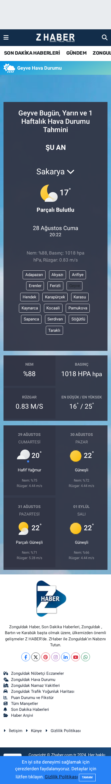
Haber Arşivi (22, 715)
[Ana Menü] (6, 37)
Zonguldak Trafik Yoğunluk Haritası (42, 691)
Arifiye (78, 274)
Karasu (80, 297)
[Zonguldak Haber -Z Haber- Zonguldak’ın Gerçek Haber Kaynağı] (55, 38)
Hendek (29, 297)
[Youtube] (75, 656)
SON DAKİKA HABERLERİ (32, 53)
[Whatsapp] (85, 656)
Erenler (35, 285)
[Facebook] (25, 656)
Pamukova (77, 308)
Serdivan (55, 319)
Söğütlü (78, 319)
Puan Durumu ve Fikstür (32, 697)
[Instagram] (55, 656)
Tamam (87, 777)
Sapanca (31, 319)
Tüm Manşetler (24, 703)
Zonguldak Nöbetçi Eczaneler (37, 673)
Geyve (74, 285)
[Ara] (104, 37)
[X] (35, 656)
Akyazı (57, 274)
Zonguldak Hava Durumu (33, 679)
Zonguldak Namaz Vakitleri (35, 685)
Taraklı (54, 330)
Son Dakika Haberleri (30, 709)
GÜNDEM (76, 53)
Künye (36, 730)
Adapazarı (34, 274)
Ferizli (55, 285)
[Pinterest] (45, 656)
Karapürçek (55, 297)
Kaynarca (30, 308)
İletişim (15, 730)
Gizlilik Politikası (66, 730)
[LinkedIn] (65, 656)
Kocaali (53, 308)
